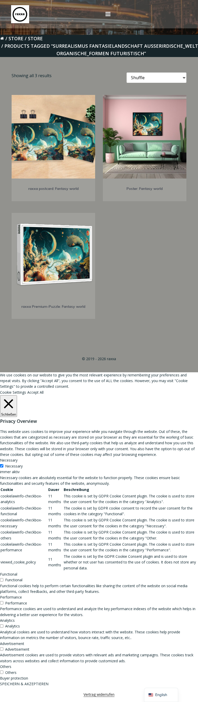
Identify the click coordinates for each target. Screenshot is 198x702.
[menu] (108, 14)
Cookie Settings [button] (13, 392)
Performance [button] (11, 597)
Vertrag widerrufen (99, 694)
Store (16, 38)
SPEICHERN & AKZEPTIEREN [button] (24, 683)
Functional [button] (8, 574)
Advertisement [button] (12, 643)
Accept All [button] (35, 392)
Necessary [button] (9, 460)
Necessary (14, 466)
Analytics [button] (7, 620)
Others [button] (5, 666)
